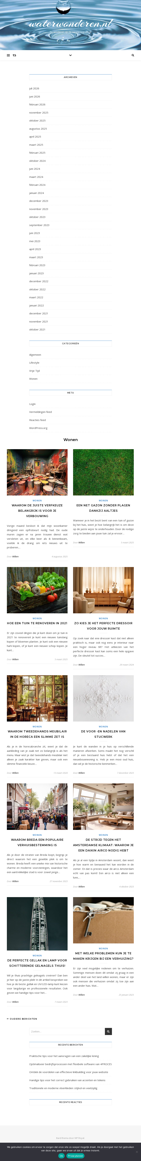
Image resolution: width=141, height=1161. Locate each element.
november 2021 (38, 321)
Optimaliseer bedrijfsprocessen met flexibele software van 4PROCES (70, 1064)
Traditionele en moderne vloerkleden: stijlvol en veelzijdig (63, 1088)
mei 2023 (34, 241)
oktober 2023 (37, 217)
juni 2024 (34, 168)
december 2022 (38, 281)
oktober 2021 (37, 329)
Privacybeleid (75, 1155)
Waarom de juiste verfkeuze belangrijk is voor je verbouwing (37, 511)
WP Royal (79, 1138)
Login (32, 404)
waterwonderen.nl (70, 23)
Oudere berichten (23, 1019)
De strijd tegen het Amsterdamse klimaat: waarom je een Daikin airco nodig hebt (103, 845)
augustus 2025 (38, 128)
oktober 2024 (37, 160)
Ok (61, 1155)
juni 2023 (34, 233)
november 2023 (38, 209)
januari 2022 (36, 305)
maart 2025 (36, 144)
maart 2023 (36, 257)
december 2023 (38, 201)
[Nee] (136, 1152)
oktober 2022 (37, 289)
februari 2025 (37, 152)
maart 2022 (36, 297)
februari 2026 (37, 104)
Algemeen (35, 354)
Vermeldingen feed (40, 412)
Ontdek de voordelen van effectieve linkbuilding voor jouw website (68, 1072)
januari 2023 (36, 273)
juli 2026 (34, 88)
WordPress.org (38, 428)
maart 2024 (36, 177)
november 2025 (38, 112)
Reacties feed (37, 420)
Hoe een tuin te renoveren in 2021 (37, 623)
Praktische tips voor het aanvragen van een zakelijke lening (64, 1056)
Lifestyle (34, 362)
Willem (15, 556)
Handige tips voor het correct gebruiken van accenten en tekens (67, 1080)
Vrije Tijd (34, 370)
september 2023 (39, 225)
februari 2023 (37, 265)
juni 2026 (34, 96)
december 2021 (38, 313)
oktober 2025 (37, 120)
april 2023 (35, 249)
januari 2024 (36, 193)
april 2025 (35, 136)
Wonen (33, 378)
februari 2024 (37, 184)
